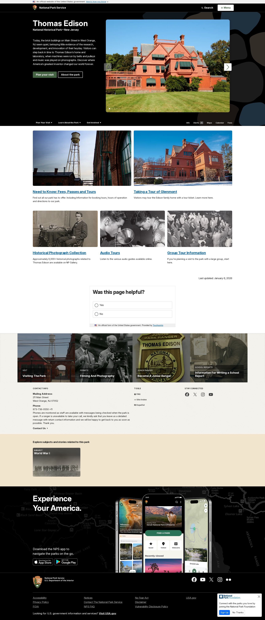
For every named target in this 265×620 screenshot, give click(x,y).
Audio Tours (110, 253)
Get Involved (93, 122)
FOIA (36, 606)
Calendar (220, 123)
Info (188, 123)
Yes (102, 305)
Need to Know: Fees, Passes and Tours (64, 192)
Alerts (197, 123)
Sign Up (225, 612)
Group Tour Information (186, 253)
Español (140, 405)
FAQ (138, 394)
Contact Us (39, 428)
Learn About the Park (68, 122)
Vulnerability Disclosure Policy (151, 606)
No (101, 313)
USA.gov (191, 597)
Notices (88, 597)
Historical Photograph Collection (59, 253)
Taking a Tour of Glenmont (155, 192)
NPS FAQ (89, 606)
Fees (230, 123)
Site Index (141, 399)
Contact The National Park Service (103, 602)
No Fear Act (141, 597)
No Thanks (238, 612)
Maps (209, 123)
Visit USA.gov (107, 613)
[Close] (259, 596)
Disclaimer (140, 602)
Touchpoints (158, 325)
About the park (70, 74)
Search (208, 7)
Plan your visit (45, 74)
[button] (228, 67)
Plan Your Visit (43, 122)
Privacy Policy (41, 602)
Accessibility (40, 597)
